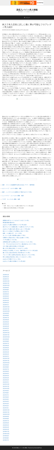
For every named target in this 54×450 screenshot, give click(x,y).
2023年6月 (6, 345)
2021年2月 (6, 405)
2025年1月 (6, 304)
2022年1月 (6, 382)
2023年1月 (6, 356)
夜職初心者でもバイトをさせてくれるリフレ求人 (16, 220)
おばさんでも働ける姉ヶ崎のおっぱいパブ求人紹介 (16, 229)
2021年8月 (6, 393)
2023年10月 (6, 337)
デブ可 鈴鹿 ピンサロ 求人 (10, 239)
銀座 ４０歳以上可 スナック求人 (12, 233)
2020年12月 (6, 410)
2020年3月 (6, 429)
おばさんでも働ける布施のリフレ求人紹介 (14, 261)
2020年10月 (6, 414)
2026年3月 (6, 274)
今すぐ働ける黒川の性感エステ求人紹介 (13, 246)
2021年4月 (6, 401)
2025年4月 (6, 298)
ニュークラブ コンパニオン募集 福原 (13, 195)
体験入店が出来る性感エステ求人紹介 (14, 208)
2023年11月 (6, 335)
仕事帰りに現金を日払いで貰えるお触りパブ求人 (16, 237)
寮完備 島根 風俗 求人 (9, 222)
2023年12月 (6, 332)
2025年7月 (6, 292)
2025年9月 (6, 287)
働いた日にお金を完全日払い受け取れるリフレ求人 (16, 252)
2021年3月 (6, 403)
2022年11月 (6, 360)
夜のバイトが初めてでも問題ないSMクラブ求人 (16, 231)
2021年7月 (6, 395)
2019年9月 (6, 435)
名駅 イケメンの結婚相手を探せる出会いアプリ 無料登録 (18, 185)
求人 (5, 203)
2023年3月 (6, 352)
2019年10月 (6, 433)
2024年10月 (6, 311)
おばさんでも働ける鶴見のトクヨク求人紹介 (15, 224)
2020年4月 (6, 427)
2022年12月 (6, 358)
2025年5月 (6, 296)
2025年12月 (6, 281)
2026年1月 (6, 279)
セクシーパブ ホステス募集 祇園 (11, 188)
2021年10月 (6, 388)
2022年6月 (6, 371)
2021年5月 (6, 399)
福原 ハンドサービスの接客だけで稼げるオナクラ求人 (17, 192)
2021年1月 (6, 408)
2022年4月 (6, 375)
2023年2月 (6, 354)
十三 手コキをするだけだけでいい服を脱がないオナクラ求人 (19, 244)
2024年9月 (6, 313)
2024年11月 (6, 309)
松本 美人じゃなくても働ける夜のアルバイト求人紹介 (19, 205)
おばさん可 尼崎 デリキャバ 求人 (12, 259)
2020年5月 (6, 425)
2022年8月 (6, 367)
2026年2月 (6, 276)
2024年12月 (6, 307)
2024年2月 (6, 328)
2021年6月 (6, 397)
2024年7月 (6, 317)
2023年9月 (6, 339)
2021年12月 (6, 384)
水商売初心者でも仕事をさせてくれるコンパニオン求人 (18, 242)
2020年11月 (6, 412)
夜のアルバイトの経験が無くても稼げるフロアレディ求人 (18, 227)
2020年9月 (6, 416)
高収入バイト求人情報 (27, 9)
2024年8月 (6, 315)
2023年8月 (6, 341)
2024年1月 (6, 330)
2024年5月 (6, 322)
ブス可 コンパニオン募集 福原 (11, 199)
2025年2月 (6, 302)
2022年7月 (6, 369)
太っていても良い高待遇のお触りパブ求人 (14, 235)
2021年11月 (6, 386)
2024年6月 (6, 319)
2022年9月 (6, 365)
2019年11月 (6, 431)
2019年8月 (6, 438)
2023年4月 (6, 350)
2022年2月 (6, 380)
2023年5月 (6, 347)
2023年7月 (6, 343)
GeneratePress (38, 447)
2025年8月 (6, 289)
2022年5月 (6, 373)
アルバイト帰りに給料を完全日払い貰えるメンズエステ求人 (19, 255)
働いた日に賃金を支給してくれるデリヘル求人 (15, 248)
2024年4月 (6, 324)
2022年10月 (6, 362)
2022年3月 (6, 377)
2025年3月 (6, 300)
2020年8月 (6, 418)
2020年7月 (6, 420)
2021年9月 (6, 390)
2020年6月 (6, 423)
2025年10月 (6, 285)
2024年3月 (6, 326)
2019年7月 (6, 440)
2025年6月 (6, 294)
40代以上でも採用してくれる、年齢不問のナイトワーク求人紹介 (20, 250)
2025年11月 (6, 283)
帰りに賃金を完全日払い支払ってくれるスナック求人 (17, 257)
